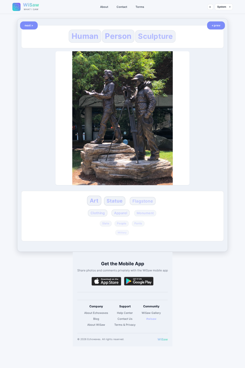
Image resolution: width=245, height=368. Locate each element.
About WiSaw (96, 324)
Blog (96, 318)
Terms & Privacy (125, 324)
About (104, 6)
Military (122, 232)
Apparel (120, 213)
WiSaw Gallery (151, 312)
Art (94, 200)
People (121, 223)
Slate (105, 223)
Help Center (125, 312)
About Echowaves (96, 312)
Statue (114, 201)
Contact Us (125, 318)
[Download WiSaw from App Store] (106, 281)
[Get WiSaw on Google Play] (139, 281)
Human (85, 36)
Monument (145, 213)
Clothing (98, 213)
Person (118, 36)
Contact (122, 6)
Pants (138, 223)
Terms (140, 6)
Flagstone (142, 200)
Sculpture (155, 36)
